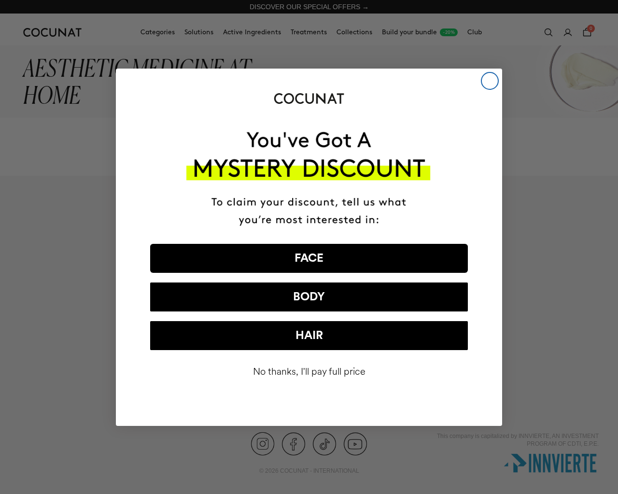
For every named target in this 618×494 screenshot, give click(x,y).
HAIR (309, 335)
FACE (309, 258)
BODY (309, 297)
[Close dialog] (489, 80)
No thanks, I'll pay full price (309, 372)
